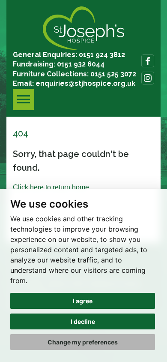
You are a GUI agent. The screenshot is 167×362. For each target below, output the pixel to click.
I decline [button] (83, 321)
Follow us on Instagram (147, 78)
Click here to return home (51, 187)
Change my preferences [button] (83, 342)
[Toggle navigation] (23, 99)
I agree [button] (82, 301)
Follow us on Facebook (147, 60)
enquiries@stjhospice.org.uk (85, 83)
